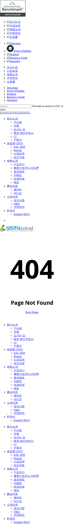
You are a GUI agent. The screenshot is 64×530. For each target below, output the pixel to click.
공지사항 (19, 406)
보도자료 (19, 363)
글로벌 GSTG (15, 349)
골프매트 (19, 377)
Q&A (17, 409)
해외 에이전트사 (23, 339)
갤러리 (18, 395)
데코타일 (19, 384)
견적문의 (12, 78)
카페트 (18, 381)
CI (15, 342)
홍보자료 (12, 392)
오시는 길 (19, 335)
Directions (12, 87)
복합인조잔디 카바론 (26, 374)
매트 (16, 388)
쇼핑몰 (11, 81)
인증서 (18, 345)
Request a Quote (16, 97)
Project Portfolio (15, 90)
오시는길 (12, 67)
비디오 (18, 399)
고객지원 (12, 402)
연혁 (16, 331)
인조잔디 (19, 370)
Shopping (12, 100)
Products (11, 94)
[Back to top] (1, 528)
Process (18, 356)
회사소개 (12, 324)
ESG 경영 (19, 353)
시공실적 (12, 70)
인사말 (18, 328)
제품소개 (12, 74)
